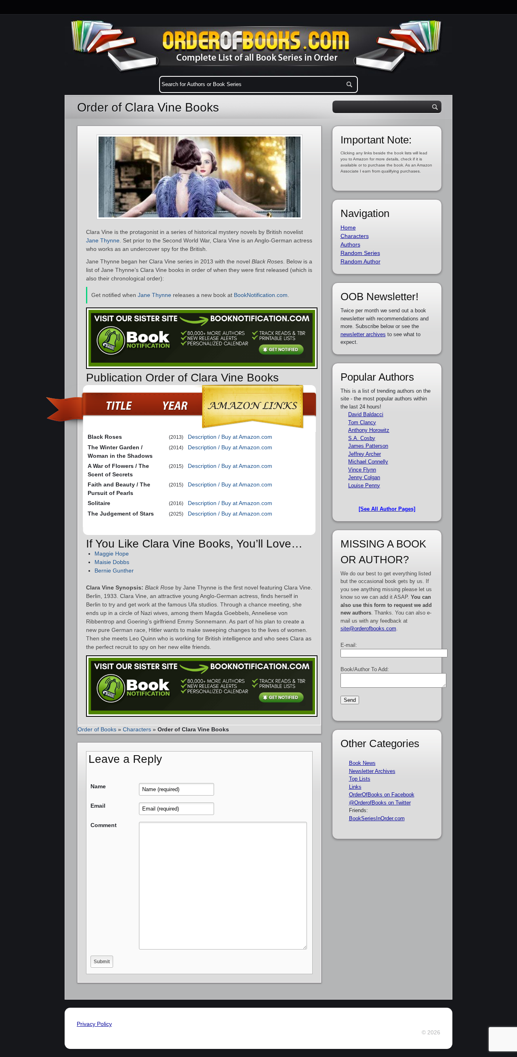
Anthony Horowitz (368, 430)
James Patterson (368, 446)
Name (98, 786)
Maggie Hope (112, 553)
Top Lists (359, 779)
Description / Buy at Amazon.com (230, 437)
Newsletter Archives (372, 771)
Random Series (360, 253)
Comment (103, 825)
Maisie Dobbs (112, 562)
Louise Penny (364, 485)
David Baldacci (365, 414)
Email (97, 805)
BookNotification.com (261, 295)
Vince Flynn (362, 470)
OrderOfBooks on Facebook (381, 795)
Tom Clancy (362, 422)
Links (355, 787)
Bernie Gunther (114, 570)
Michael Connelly (368, 462)
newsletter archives (363, 334)
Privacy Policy (94, 1024)
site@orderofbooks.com (368, 628)
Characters (137, 729)
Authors (350, 244)
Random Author (360, 261)
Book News (362, 763)
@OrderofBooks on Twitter (380, 803)
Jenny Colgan (364, 477)
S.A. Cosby (361, 438)
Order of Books (97, 729)
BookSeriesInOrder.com (377, 818)
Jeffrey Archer (364, 454)
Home (348, 227)
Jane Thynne (103, 240)
